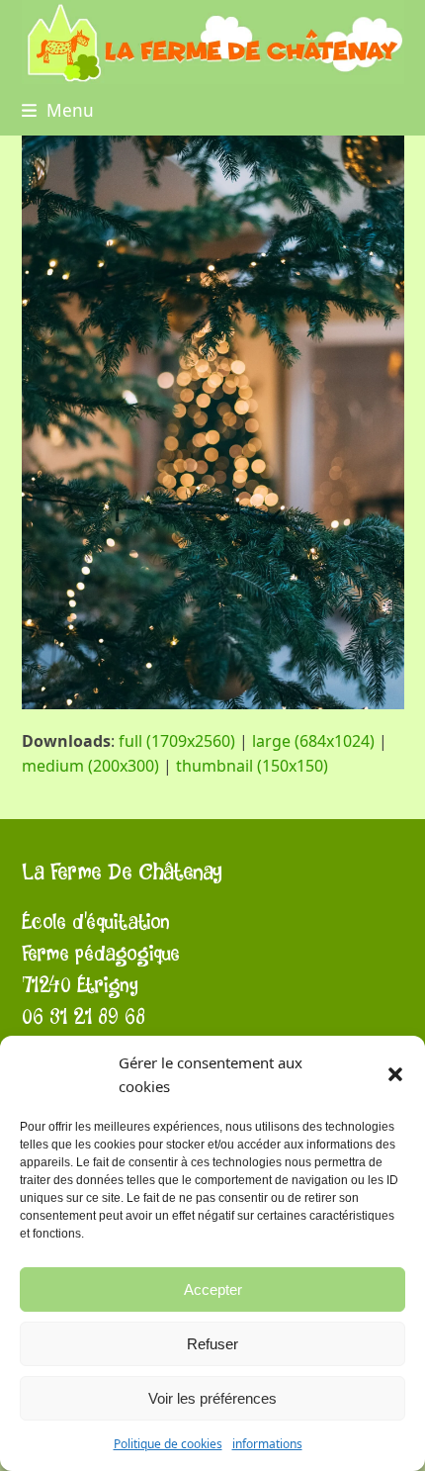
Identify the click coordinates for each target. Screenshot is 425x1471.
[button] (395, 1074)
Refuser (212, 1343)
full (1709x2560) (177, 741)
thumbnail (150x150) (252, 766)
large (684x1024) (313, 741)
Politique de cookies (168, 1443)
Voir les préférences (212, 1398)
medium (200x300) (90, 766)
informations (267, 1443)
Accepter (213, 1289)
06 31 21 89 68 (83, 1017)
